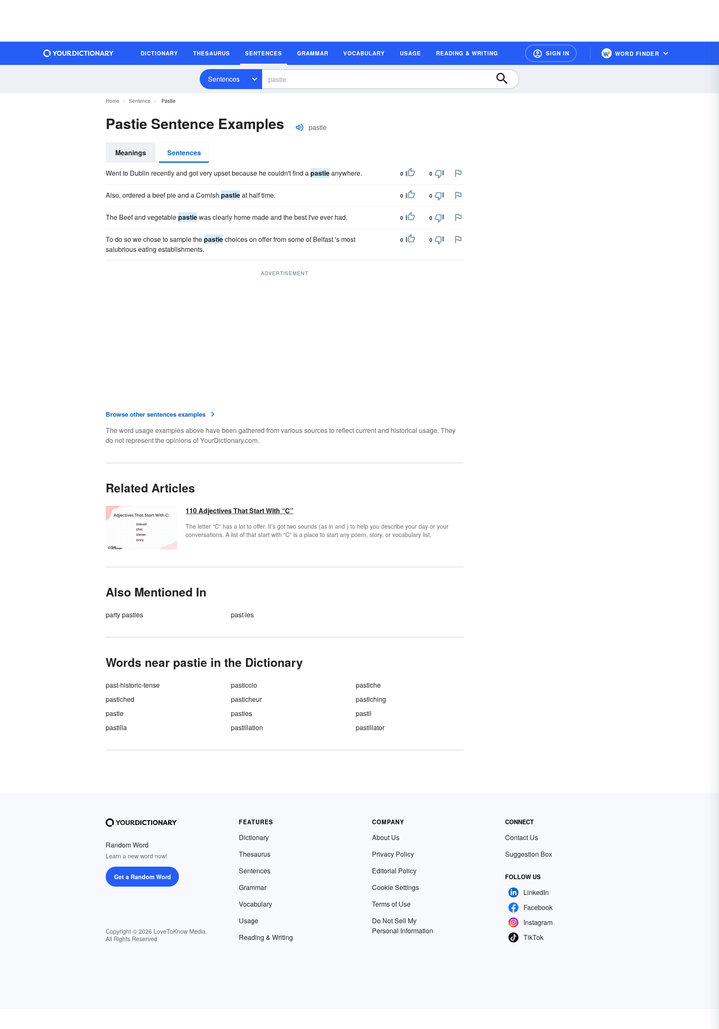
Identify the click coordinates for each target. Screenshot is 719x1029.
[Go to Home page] (78, 53)
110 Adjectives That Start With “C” (239, 510)
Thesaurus (254, 854)
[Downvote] (439, 173)
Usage (248, 920)
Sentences (224, 79)
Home (112, 100)
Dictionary (254, 837)
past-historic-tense (133, 685)
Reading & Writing (266, 937)
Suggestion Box (528, 854)
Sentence (140, 100)
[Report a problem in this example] (458, 173)
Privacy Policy (393, 854)
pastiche (368, 685)
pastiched (120, 699)
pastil (364, 713)
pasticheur (246, 699)
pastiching (371, 699)
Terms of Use (391, 904)
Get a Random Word (142, 876)
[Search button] (505, 79)
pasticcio (244, 685)
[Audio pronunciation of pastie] (300, 127)
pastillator (370, 727)
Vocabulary (255, 904)
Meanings (130, 152)
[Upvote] (410, 173)
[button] (551, 53)
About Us (385, 837)
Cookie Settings (395, 887)
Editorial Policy (394, 870)
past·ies (242, 614)
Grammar (252, 887)
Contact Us (521, 837)
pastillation (247, 727)
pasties (241, 713)
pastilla (116, 727)
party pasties (124, 614)
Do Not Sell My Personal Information (402, 925)
